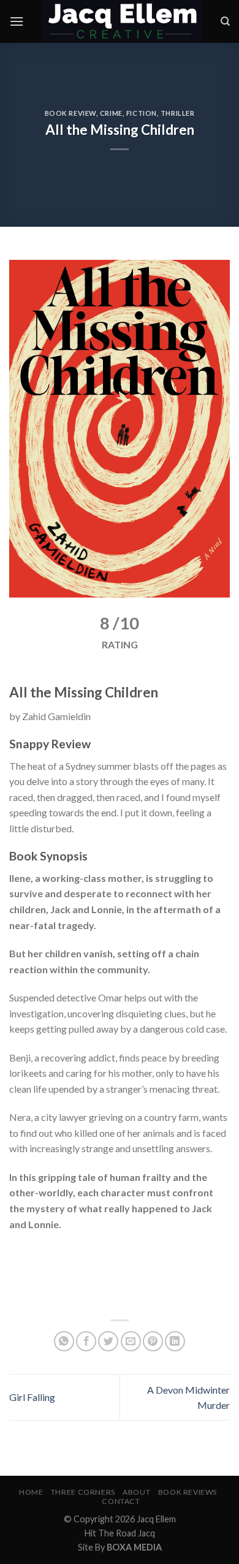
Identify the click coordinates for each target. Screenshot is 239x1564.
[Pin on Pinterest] (153, 1341)
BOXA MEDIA (134, 1547)
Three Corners (83, 1492)
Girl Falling (32, 1397)
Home (31, 1492)
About (136, 1492)
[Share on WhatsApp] (64, 1341)
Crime (111, 113)
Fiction (141, 113)
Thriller (177, 113)
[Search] (225, 21)
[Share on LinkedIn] (175, 1341)
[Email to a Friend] (131, 1341)
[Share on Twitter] (108, 1341)
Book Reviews (187, 1492)
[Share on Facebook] (86, 1341)
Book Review (70, 113)
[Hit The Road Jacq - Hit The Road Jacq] (122, 21)
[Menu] (16, 21)
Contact (121, 1501)
